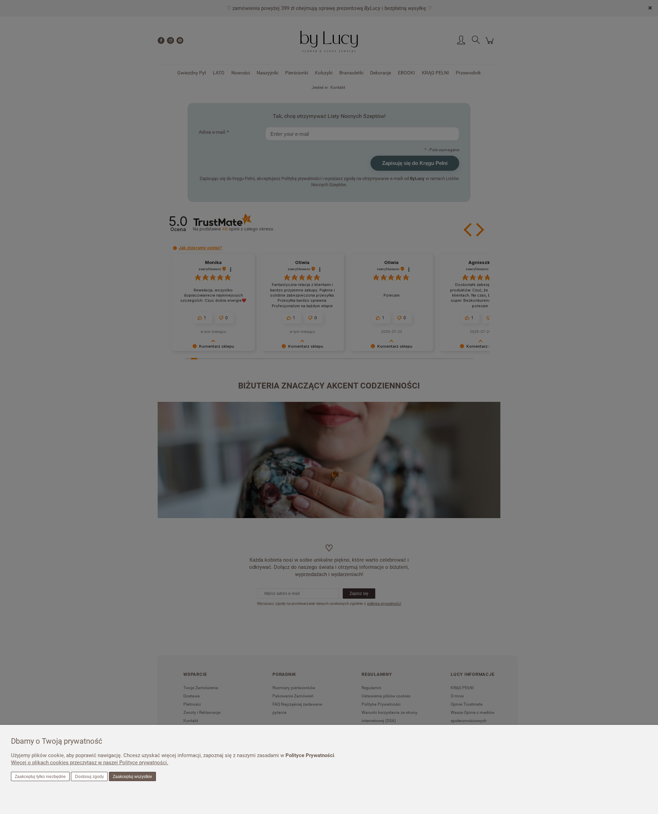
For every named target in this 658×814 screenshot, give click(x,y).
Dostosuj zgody (89, 776)
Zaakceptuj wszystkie (132, 776)
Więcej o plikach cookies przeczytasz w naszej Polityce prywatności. (89, 762)
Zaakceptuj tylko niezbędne (40, 776)
